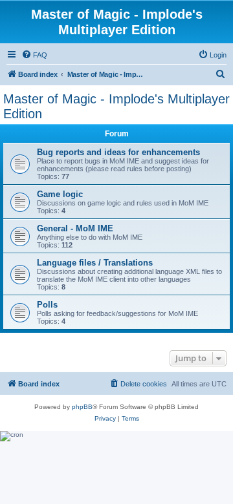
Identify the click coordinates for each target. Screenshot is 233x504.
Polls (47, 305)
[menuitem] (34, 55)
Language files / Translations (95, 263)
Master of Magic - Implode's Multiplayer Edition (116, 106)
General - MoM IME (75, 228)
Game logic (60, 194)
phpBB (82, 406)
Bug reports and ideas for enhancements (118, 152)
